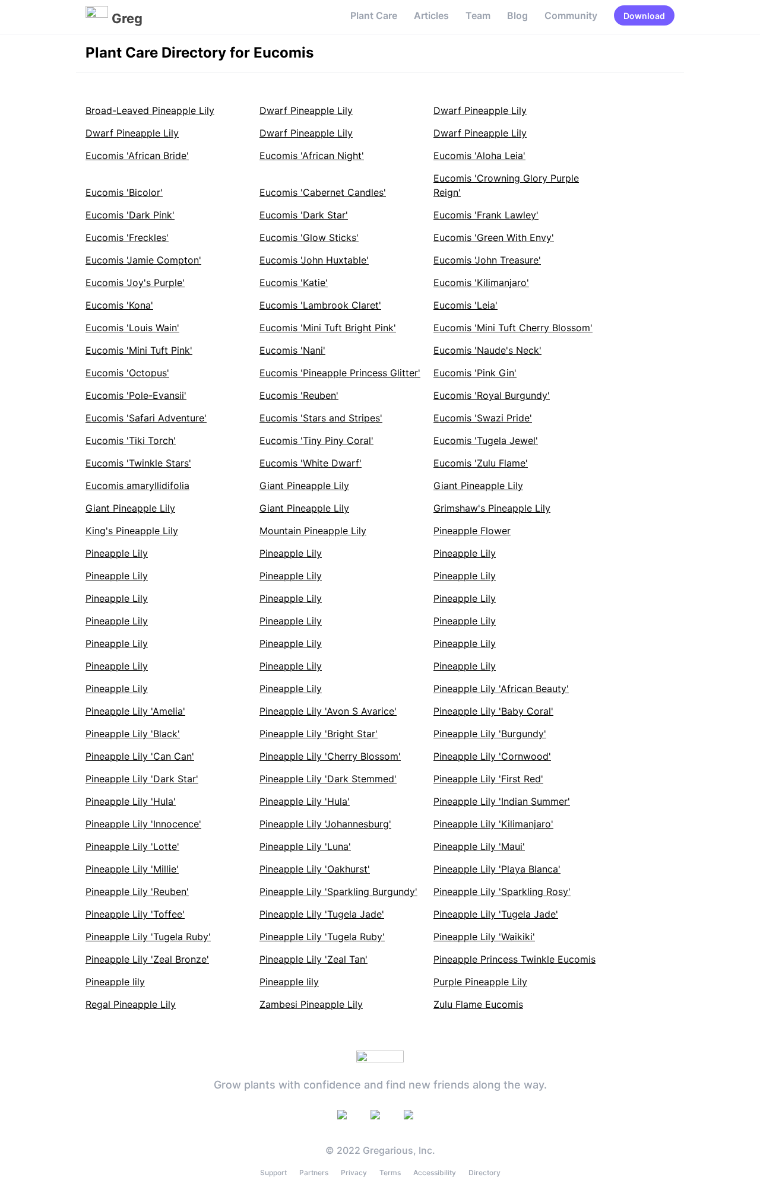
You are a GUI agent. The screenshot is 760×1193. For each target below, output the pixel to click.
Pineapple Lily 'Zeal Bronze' (147, 959)
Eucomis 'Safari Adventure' (146, 418)
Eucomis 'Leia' (465, 305)
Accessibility (434, 1172)
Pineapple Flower (472, 531)
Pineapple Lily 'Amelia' (135, 711)
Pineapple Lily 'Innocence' (143, 824)
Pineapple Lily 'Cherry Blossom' (330, 756)
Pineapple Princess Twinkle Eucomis (514, 959)
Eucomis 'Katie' (293, 282)
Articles (431, 15)
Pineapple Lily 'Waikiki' (484, 937)
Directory (484, 1172)
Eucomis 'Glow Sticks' (309, 237)
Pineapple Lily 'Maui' (479, 846)
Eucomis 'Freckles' (127, 237)
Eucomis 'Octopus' (127, 373)
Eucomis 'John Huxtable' (314, 260)
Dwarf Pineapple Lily (306, 110)
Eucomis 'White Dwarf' (310, 463)
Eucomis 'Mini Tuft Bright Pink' (327, 328)
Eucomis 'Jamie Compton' (143, 260)
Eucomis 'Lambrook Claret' (320, 305)
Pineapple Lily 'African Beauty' (501, 688)
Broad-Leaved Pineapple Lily (150, 110)
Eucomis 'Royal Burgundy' (491, 395)
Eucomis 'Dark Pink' (130, 215)
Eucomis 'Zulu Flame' (480, 463)
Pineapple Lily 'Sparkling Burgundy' (338, 891)
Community (570, 15)
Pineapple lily (115, 982)
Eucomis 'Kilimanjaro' (481, 282)
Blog (517, 15)
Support (273, 1172)
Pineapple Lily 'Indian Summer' (501, 801)
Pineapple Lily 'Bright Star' (318, 734)
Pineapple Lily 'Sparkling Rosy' (502, 891)
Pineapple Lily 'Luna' (305, 846)
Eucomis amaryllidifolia (137, 485)
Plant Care (373, 15)
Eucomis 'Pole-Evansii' (136, 395)
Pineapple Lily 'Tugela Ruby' (148, 937)
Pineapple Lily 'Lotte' (132, 846)
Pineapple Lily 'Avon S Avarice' (328, 711)
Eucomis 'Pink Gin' (475, 373)
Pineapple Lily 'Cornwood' (492, 756)
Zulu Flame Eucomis (478, 1004)
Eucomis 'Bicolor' (124, 192)
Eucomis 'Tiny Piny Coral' (316, 440)
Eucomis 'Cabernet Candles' (322, 192)
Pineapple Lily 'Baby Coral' (493, 711)
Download (644, 16)
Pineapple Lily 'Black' (133, 734)
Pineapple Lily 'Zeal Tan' (313, 959)
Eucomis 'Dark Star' (303, 215)
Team (478, 15)
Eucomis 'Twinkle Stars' (138, 463)
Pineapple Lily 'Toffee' (135, 914)
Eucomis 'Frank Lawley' (486, 215)
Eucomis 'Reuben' (298, 395)
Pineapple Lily (117, 553)
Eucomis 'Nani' (292, 350)
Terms (390, 1172)
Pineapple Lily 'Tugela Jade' (321, 914)
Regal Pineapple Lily (131, 1004)
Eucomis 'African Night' (311, 155)
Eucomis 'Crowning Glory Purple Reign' (506, 185)
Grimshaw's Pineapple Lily (491, 508)
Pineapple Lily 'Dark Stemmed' (328, 779)
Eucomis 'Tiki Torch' (131, 440)
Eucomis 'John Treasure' (487, 260)
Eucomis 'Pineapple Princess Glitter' (339, 373)
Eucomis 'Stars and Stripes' (320, 418)
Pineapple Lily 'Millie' (132, 869)
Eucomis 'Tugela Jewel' (485, 440)
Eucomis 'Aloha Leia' (479, 155)
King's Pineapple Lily (132, 531)
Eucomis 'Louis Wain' (132, 328)
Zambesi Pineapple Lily (311, 1004)
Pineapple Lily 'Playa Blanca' (496, 869)
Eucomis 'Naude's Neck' (487, 350)
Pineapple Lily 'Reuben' (137, 891)
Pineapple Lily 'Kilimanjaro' (493, 824)
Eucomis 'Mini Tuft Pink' (139, 350)
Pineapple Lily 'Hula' (131, 801)
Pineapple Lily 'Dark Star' (142, 779)
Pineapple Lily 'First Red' (488, 779)
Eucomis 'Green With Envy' (493, 237)
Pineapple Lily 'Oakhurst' (314, 869)
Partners (313, 1172)
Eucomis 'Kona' (119, 305)
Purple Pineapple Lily (480, 982)
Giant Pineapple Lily (304, 485)
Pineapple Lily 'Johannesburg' (325, 824)
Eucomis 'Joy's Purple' (135, 282)
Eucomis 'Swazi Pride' (482, 418)
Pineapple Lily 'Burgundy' (489, 734)
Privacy (354, 1172)
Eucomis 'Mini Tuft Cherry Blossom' (513, 328)
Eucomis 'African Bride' (137, 155)
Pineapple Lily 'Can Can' (140, 756)
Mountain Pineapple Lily (312, 531)
